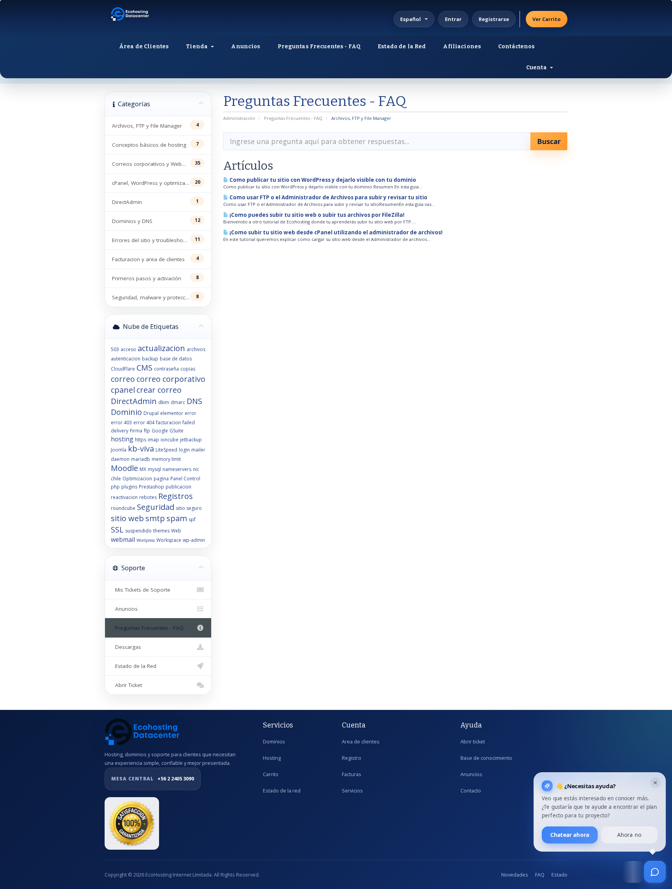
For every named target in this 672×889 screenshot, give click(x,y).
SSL (117, 529)
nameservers (177, 469)
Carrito (270, 774)
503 (115, 349)
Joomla (118, 449)
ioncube (169, 439)
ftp (147, 430)
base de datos (176, 358)
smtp (155, 518)
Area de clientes (361, 741)
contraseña (166, 368)
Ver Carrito (546, 19)
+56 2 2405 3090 (152, 778)
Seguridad (155, 507)
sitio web (127, 518)
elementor (171, 413)
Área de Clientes (144, 46)
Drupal (151, 413)
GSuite (177, 430)
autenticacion (125, 358)
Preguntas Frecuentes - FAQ (319, 46)
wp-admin (194, 540)
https (140, 439)
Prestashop (151, 486)
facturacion (168, 422)
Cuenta (537, 67)
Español (410, 19)
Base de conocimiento (486, 758)
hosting (122, 439)
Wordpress (145, 540)
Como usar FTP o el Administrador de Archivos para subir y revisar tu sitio (327, 197)
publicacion (178, 486)
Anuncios (245, 46)
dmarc (178, 402)
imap (153, 439)
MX (143, 469)
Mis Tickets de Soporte (141, 589)
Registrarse (494, 19)
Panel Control (185, 478)
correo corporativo (170, 379)
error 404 (143, 422)
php (115, 486)
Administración (239, 118)
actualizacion (161, 348)
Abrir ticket (472, 741)
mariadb (140, 459)
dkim (163, 402)
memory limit (166, 459)
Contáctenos (516, 46)
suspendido (138, 530)
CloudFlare (123, 368)
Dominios (274, 741)
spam (176, 518)
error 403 (121, 422)
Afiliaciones (462, 46)
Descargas (126, 646)
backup (150, 358)
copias (187, 368)
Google (160, 430)
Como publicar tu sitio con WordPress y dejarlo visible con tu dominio (322, 179)
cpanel (123, 390)
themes (161, 530)
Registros (175, 496)
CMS (144, 367)
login (184, 449)
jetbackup (191, 439)
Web (176, 530)
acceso (128, 349)
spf (192, 519)
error (190, 413)
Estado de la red (282, 790)
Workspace (168, 540)
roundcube (123, 508)
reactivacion (124, 497)
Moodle (124, 468)
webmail (123, 539)
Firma (136, 430)
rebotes (148, 497)
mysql (154, 469)
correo (123, 379)
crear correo (159, 390)
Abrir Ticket (127, 685)
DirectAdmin (134, 401)
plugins (129, 486)
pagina (161, 478)
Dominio (126, 412)
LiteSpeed (166, 449)
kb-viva (141, 448)
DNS (194, 401)
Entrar (453, 19)
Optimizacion (137, 478)
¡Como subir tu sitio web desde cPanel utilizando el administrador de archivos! (335, 232)
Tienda (198, 46)
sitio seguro (189, 508)
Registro (351, 758)
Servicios (352, 790)
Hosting (272, 758)
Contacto (470, 790)
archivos (196, 349)
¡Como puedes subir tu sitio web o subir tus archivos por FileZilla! (316, 214)
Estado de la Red (402, 46)
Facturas (351, 774)
